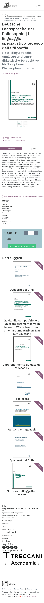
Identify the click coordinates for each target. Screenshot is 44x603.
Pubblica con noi (8, 529)
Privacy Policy (19, 589)
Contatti (5, 538)
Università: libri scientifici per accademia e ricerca (23, 17)
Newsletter (6, 541)
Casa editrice (7, 535)
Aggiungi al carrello (22, 246)
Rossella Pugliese (11, 73)
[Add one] (36, 233)
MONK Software (30, 596)
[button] (6, 102)
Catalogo (5, 15)
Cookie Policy (32, 589)
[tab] (11, 148)
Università (5, 523)
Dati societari (7, 589)
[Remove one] (26, 233)
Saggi (4, 526)
